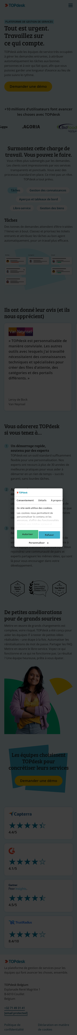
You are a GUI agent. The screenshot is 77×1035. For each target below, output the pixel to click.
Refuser (49, 534)
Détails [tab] (42, 500)
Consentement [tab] (25, 500)
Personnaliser (37, 542)
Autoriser (27, 534)
